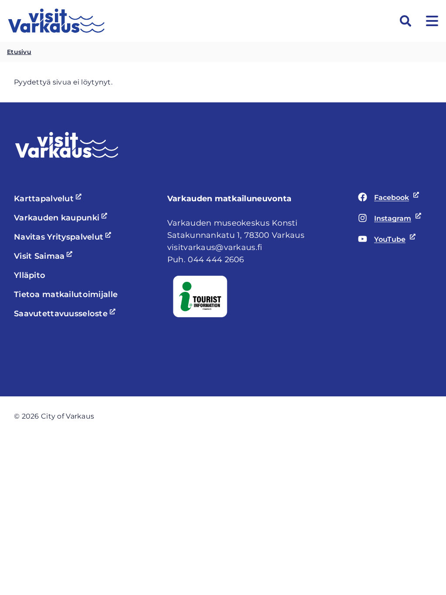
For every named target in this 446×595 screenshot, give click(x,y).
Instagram (387, 219)
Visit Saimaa (44, 256)
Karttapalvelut (49, 198)
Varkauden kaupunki (62, 218)
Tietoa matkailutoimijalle (66, 294)
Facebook (387, 198)
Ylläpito (29, 275)
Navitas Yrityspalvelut (64, 237)
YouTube (387, 240)
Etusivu (19, 52)
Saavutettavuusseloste (66, 313)
